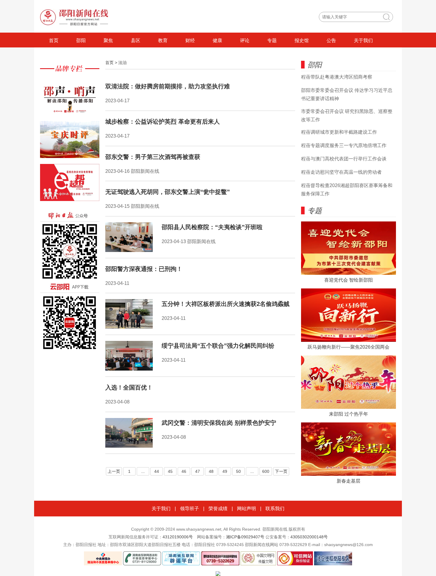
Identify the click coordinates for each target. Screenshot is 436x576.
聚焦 (108, 40)
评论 (244, 40)
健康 (217, 40)
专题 (272, 40)
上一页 (114, 471)
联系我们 (274, 508)
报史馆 (302, 40)
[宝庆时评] (69, 142)
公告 (331, 40)
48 (211, 471)
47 (197, 471)
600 (265, 471)
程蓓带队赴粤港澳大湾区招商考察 (336, 76)
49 (224, 471)
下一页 (281, 471)
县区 (135, 40)
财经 (190, 40)
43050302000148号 (309, 536)
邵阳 (81, 40)
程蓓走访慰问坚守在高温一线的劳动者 (341, 172)
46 (184, 471)
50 (238, 471)
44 (156, 471)
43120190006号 (178, 536)
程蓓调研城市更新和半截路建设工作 (339, 132)
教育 (163, 40)
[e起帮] (69, 185)
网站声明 (246, 508)
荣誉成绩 (218, 508)
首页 (53, 40)
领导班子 (189, 508)
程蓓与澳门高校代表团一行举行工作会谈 (343, 158)
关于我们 (363, 40)
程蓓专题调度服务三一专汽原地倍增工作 (343, 145)
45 (170, 471)
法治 (122, 62)
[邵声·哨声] (69, 99)
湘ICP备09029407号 (245, 536)
